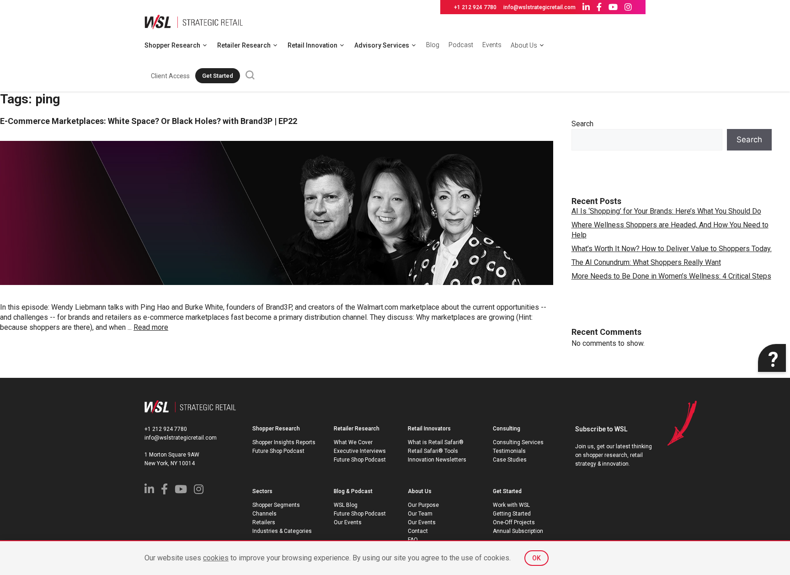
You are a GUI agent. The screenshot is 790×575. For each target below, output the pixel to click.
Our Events (348, 522)
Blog (432, 44)
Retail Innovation (312, 45)
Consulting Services (518, 442)
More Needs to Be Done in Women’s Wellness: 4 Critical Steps (671, 276)
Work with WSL (511, 505)
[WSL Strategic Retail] (193, 21)
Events (492, 44)
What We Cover (353, 442)
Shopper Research (172, 45)
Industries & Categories (282, 531)
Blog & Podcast (353, 491)
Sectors (262, 491)
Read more (150, 327)
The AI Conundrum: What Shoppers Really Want (646, 262)
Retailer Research (244, 45)
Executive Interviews (360, 451)
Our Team (420, 514)
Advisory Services (381, 45)
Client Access (170, 76)
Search (582, 123)
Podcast (460, 44)
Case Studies (510, 460)
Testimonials (509, 451)
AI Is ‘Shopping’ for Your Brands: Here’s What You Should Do (666, 211)
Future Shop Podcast (278, 451)
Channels (264, 514)
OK (536, 558)
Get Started (217, 75)
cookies (216, 558)
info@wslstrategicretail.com (539, 7)
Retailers (263, 522)
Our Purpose (423, 505)
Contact (418, 531)
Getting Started (512, 514)
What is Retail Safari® (436, 442)
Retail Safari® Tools (433, 451)
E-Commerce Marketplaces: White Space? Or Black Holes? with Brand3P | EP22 (148, 121)
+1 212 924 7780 (475, 7)
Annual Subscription (518, 531)
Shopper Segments (276, 505)
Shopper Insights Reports (283, 442)
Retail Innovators (429, 428)
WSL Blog (346, 505)
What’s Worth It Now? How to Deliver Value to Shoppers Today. (671, 248)
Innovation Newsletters (437, 460)
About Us (524, 45)
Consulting (506, 428)
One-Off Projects (514, 522)
